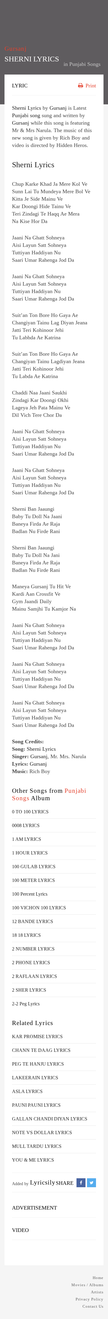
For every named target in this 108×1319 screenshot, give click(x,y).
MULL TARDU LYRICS (37, 1259)
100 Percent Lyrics (29, 1007)
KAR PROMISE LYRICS (37, 1149)
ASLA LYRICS (27, 1204)
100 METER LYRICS (33, 993)
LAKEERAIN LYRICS (35, 1190)
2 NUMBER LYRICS (33, 1062)
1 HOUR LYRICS (30, 966)
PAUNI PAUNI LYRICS (36, 1218)
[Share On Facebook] (81, 1296)
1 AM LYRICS (26, 952)
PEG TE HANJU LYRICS (38, 1177)
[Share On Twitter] (91, 1296)
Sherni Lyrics (26, 221)
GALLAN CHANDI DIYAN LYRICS (49, 1232)
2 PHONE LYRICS (31, 1075)
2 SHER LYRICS (29, 1103)
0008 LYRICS (26, 938)
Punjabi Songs (84, 64)
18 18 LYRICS (26, 1048)
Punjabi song (26, 229)
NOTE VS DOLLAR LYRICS (42, 1245)
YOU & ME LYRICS (33, 1273)
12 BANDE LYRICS (32, 1034)
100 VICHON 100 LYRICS (39, 1021)
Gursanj (15, 48)
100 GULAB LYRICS (34, 979)
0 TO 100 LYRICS (30, 925)
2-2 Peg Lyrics (26, 1117)
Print (90, 86)
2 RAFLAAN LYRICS (34, 1089)
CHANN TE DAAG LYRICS (41, 1163)
